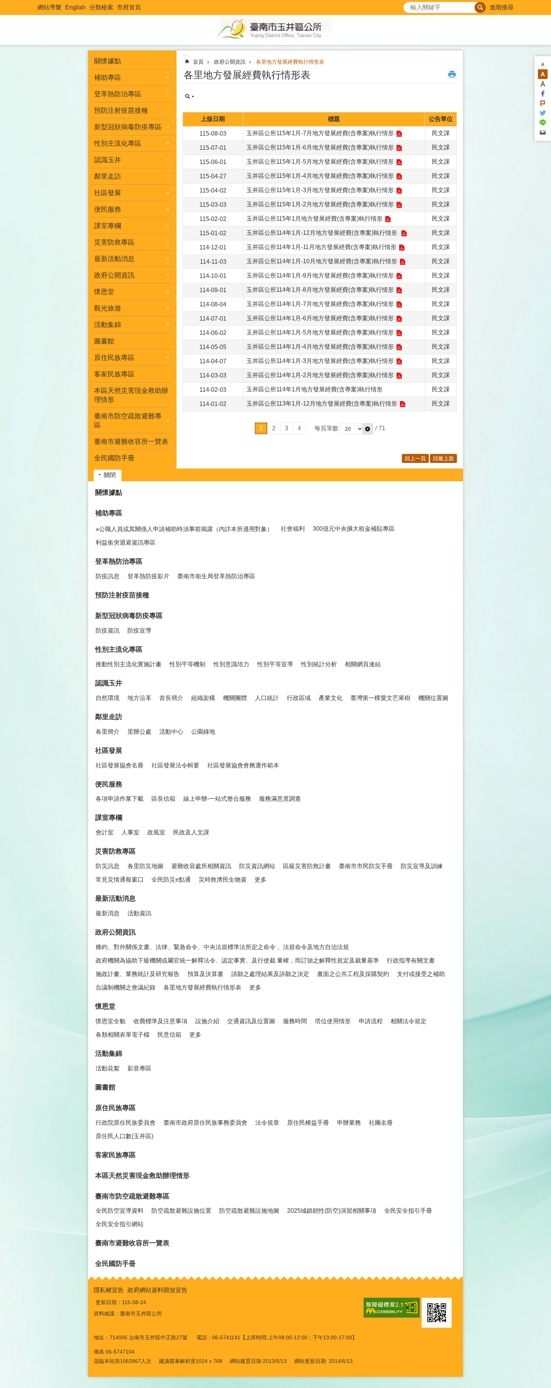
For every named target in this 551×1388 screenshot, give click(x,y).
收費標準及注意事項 (160, 1021)
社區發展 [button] (107, 193)
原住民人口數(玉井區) (124, 1136)
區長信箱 (163, 798)
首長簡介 (171, 698)
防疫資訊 (108, 630)
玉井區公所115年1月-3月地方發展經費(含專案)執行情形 (320, 190)
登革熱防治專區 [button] (117, 94)
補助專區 (108, 513)
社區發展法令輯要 (175, 765)
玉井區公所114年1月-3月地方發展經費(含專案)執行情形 (320, 361)
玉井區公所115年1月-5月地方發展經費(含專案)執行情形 (320, 161)
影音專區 (139, 1068)
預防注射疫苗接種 (121, 110)
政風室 (156, 832)
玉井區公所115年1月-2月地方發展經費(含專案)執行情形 (320, 204)
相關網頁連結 (363, 664)
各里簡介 (108, 731)
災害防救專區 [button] (114, 242)
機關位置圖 (433, 698)
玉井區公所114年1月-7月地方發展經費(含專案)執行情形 (320, 304)
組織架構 (203, 698)
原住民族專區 (115, 1108)
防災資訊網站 (257, 866)
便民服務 (108, 784)
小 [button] (543, 64)
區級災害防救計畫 (307, 866)
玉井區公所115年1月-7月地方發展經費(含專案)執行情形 (320, 133)
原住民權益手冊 (308, 1122)
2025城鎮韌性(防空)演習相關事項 (331, 1210)
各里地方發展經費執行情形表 (290, 62)
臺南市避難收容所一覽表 (131, 441)
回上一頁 (415, 458)
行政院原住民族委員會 (126, 1122)
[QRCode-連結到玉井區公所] (437, 1313)
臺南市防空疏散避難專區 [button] (128, 420)
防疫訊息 (108, 576)
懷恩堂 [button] (104, 292)
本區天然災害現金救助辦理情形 (131, 395)
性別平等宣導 (275, 664)
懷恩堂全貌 (111, 1021)
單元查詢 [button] (190, 97)
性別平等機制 (187, 664)
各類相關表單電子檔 (123, 1034)
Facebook (543, 94)
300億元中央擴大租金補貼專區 (354, 528)
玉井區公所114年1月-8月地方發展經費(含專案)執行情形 (320, 290)
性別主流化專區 (118, 649)
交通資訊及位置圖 (251, 1021)
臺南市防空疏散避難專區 (132, 1196)
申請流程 (371, 1021)
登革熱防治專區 (118, 561)
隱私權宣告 (109, 1290)
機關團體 (235, 698)
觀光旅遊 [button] (107, 308)
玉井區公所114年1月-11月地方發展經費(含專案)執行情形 (321, 247)
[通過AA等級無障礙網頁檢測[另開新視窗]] (392, 1308)
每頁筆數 (326, 428)
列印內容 (452, 74)
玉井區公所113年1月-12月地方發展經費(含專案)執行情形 (321, 403)
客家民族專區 (114, 374)
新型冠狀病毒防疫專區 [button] (128, 127)
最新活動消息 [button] (114, 259)
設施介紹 (207, 1021)
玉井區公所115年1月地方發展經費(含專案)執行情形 (314, 218)
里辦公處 (139, 731)
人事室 (130, 832)
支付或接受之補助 (421, 974)
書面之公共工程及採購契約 (353, 974)
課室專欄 (108, 817)
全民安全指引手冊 (408, 1210)
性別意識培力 (231, 664)
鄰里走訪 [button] (107, 176)
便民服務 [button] (107, 209)
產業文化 (331, 698)
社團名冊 (381, 1122)
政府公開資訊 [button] (114, 275)
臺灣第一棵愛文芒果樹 (380, 698)
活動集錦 (108, 1053)
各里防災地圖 (145, 866)
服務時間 (295, 1021)
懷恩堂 (105, 1006)
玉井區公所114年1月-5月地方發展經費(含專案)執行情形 (320, 332)
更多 (261, 879)
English (75, 7)
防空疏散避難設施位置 (181, 1210)
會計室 (105, 832)
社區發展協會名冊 (120, 765)
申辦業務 (349, 1122)
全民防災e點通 (171, 879)
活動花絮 (108, 1068)
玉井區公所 (275, 30)
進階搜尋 (502, 7)
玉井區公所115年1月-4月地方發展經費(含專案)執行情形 (320, 176)
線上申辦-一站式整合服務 (217, 798)
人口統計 (267, 698)
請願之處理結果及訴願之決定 (270, 974)
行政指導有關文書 (411, 960)
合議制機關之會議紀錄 (126, 987)
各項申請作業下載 (120, 798)
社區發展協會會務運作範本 (243, 765)
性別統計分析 (319, 664)
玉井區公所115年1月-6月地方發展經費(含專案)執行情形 (320, 147)
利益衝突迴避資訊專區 (126, 542)
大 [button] (543, 84)
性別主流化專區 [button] (117, 143)
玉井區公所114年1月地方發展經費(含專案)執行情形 (314, 389)
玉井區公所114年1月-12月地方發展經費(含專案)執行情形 (322, 233)
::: (2, 3)
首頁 (198, 62)
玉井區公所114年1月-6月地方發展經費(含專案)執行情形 (320, 318)
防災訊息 (108, 866)
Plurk (543, 103)
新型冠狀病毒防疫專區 (129, 615)
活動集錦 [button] (107, 324)
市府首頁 (129, 7)
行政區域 (299, 698)
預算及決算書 (205, 974)
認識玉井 (108, 683)
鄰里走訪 (108, 717)
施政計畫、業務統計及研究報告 (138, 974)
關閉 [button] (110, 475)
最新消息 (108, 913)
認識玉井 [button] (107, 160)
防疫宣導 (139, 630)
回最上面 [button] (443, 458)
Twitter (543, 113)
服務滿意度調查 (280, 798)
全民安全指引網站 (120, 1224)
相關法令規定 (409, 1021)
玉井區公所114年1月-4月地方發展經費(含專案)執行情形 (320, 346)
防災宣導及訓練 (422, 866)
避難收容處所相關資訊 (201, 866)
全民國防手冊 (114, 458)
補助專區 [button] (107, 77)
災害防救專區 (115, 851)
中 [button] (543, 74)
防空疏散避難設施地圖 (249, 1210)
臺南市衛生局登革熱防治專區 (216, 576)
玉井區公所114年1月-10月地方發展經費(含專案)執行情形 (321, 261)
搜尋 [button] (480, 7)
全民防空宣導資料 (120, 1210)
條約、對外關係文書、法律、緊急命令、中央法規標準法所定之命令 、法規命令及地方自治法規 (222, 947)
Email (543, 132)
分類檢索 (101, 7)
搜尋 (409, 5)
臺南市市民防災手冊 (366, 866)
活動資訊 (139, 913)
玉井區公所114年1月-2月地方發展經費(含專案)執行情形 (320, 375)
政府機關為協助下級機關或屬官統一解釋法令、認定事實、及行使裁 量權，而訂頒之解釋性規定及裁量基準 (237, 960)
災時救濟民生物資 (223, 879)
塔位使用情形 (333, 1021)
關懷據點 (107, 61)
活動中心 (171, 731)
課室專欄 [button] (107, 226)
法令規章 (267, 1122)
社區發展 (108, 750)
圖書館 (104, 341)
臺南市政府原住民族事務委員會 (205, 1122)
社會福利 (293, 528)
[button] (367, 428)
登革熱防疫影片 (148, 576)
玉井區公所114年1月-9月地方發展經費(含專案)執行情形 (320, 275)
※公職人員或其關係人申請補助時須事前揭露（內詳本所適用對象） (184, 529)
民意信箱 (169, 1034)
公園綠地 (203, 731)
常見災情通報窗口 (120, 879)
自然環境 (108, 698)
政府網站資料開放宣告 (157, 1290)
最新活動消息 (115, 898)
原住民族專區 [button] (114, 357)
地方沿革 (139, 698)
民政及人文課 (191, 832)
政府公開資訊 (230, 62)
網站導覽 (49, 7)
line (543, 123)
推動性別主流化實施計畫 (129, 664)
